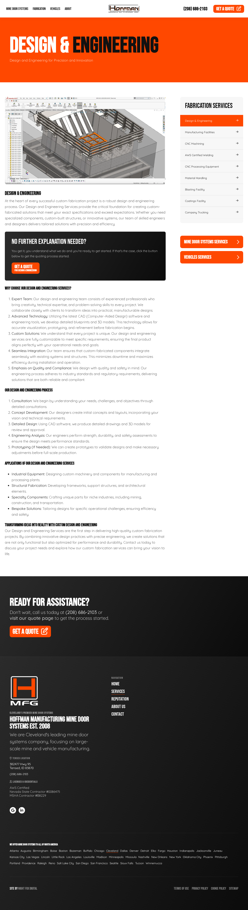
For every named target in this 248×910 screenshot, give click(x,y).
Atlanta (14, 851)
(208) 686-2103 (195, 9)
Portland (15, 863)
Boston (63, 851)
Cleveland (112, 851)
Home (115, 684)
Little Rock (58, 857)
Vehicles (55, 9)
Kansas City (17, 857)
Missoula (131, 857)
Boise (53, 851)
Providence (28, 863)
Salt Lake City (65, 863)
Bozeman (75, 851)
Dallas (124, 851)
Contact (117, 714)
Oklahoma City (192, 857)
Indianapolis (187, 851)
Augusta (26, 851)
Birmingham (40, 851)
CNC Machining (194, 143)
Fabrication (39, 9)
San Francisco (99, 863)
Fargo (161, 851)
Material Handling (196, 178)
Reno (52, 863)
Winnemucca (154, 863)
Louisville (89, 857)
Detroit (144, 851)
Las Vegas (32, 857)
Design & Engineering (198, 121)
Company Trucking (196, 212)
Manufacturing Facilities (200, 132)
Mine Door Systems (17, 9)
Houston (172, 851)
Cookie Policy (218, 889)
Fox (27, 889)
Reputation (120, 699)
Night (21, 889)
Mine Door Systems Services (206, 242)
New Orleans (159, 857)
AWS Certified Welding (199, 155)
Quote (225, 9)
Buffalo (87, 851)
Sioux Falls (126, 863)
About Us (118, 706)
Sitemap (233, 889)
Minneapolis (116, 857)
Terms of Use (181, 889)
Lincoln (45, 857)
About (68, 9)
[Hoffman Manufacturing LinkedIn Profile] (22, 810)
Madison (101, 857)
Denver (134, 851)
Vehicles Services (197, 257)
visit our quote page (31, 618)
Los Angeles (74, 857)
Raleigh (42, 863)
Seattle (114, 863)
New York (175, 857)
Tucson (139, 863)
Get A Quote (26, 268)
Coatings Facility (195, 201)
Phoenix (208, 857)
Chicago (99, 851)
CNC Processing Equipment (202, 166)
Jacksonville (203, 851)
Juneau (217, 851)
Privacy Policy (200, 889)
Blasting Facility (195, 189)
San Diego (82, 863)
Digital (33, 889)
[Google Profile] (13, 810)
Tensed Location (21, 758)
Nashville (143, 857)
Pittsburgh (221, 857)
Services (118, 691)
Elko (153, 851)
